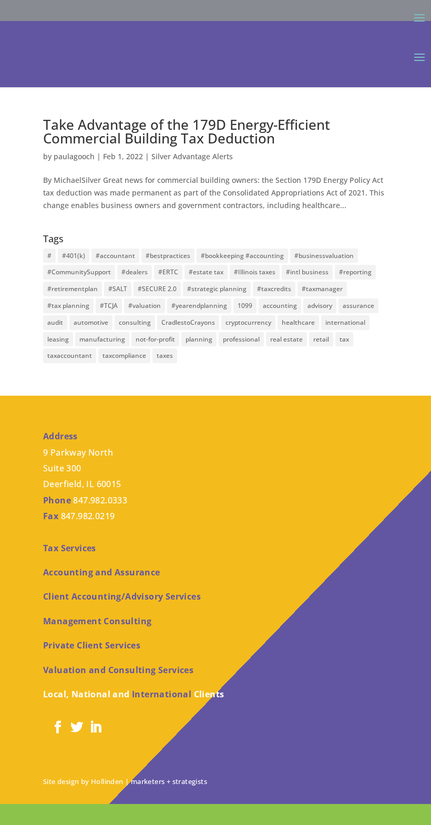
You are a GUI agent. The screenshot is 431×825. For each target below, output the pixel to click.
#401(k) (73, 255)
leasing (58, 339)
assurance (358, 305)
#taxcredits (274, 288)
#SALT (117, 288)
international (345, 322)
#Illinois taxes (254, 271)
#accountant (115, 255)
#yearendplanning (199, 305)
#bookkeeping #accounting (242, 255)
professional (241, 339)
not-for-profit (155, 339)
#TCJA (109, 305)
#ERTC (168, 271)
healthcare (298, 322)
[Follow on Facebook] (57, 727)
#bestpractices (168, 255)
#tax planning (68, 305)
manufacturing (102, 339)
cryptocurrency (248, 322)
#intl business (307, 271)
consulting (135, 322)
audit (55, 322)
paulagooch (74, 156)
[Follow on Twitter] (76, 727)
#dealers (134, 271)
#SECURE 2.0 (157, 288)
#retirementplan (72, 288)
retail (321, 339)
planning (199, 339)
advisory (319, 305)
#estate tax (206, 271)
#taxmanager (322, 288)
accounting (280, 305)
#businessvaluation (324, 255)
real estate (286, 339)
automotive (91, 322)
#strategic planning (217, 288)
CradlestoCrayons (188, 322)
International (161, 694)
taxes (165, 355)
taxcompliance (124, 355)
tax (344, 339)
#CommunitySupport (79, 271)
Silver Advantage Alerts (192, 156)
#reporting (355, 271)
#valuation (144, 305)
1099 (245, 305)
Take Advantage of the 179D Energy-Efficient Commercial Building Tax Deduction (186, 131)
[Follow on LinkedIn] (95, 727)
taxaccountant (69, 355)
